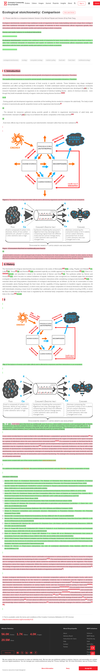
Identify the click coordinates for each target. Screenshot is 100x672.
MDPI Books (90, 636)
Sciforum (89, 633)
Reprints (56, 3)
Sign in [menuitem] (82, 3)
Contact (65, 644)
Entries (27, 3)
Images (41, 3)
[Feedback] (92, 653)
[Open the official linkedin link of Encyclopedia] (26, 652)
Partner (65, 647)
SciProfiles (90, 644)
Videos (34, 3)
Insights (63, 3)
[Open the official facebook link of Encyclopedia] (35, 652)
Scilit (88, 641)
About (70, 3)
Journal (48, 3)
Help (64, 641)
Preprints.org (91, 638)
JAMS (88, 649)
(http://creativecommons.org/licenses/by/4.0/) (17, 619)
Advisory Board (68, 636)
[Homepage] (5, 3)
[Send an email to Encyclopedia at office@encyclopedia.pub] (17, 652)
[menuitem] (89, 3)
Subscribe (8, 652)
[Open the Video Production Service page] (92, 648)
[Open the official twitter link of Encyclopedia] (22, 652)
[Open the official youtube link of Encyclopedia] (31, 652)
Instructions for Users (69, 638)
